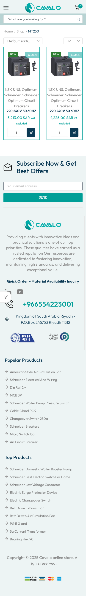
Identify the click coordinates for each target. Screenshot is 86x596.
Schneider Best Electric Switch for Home (40, 477)
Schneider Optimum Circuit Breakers (23, 100)
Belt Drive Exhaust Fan (27, 508)
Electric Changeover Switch (30, 500)
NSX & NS (12, 89)
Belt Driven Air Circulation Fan (32, 516)
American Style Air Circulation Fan (35, 372)
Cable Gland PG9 (23, 411)
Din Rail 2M (18, 387)
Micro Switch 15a (22, 434)
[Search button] (78, 19)
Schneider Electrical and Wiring (33, 380)
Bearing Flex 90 (21, 539)
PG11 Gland (18, 523)
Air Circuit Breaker (24, 442)
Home (8, 31)
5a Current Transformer (28, 531)
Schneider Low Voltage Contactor (35, 485)
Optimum (29, 89)
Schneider (12, 95)
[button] (31, 132)
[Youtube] (20, 292)
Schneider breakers (24, 426)
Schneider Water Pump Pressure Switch (39, 403)
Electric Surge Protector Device (33, 492)
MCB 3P (16, 395)
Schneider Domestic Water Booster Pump (41, 469)
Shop (20, 31)
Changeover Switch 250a (29, 418)
